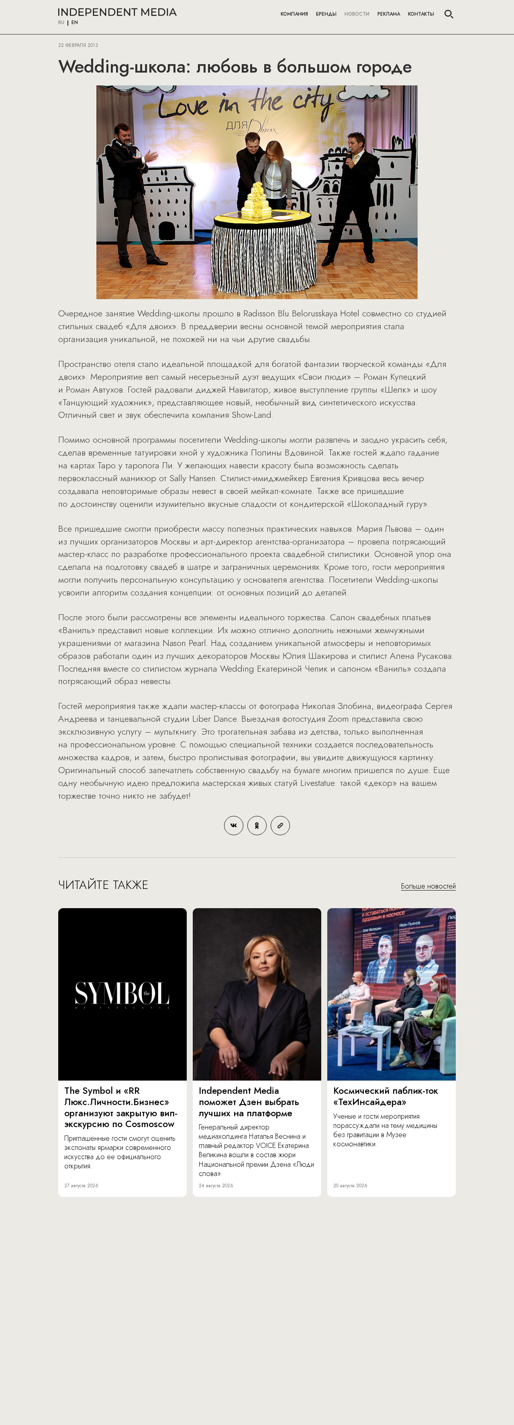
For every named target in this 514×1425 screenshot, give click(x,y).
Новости (357, 14)
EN (74, 23)
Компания (294, 14)
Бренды (326, 14)
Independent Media (117, 12)
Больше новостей (428, 886)
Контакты (421, 14)
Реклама (388, 14)
